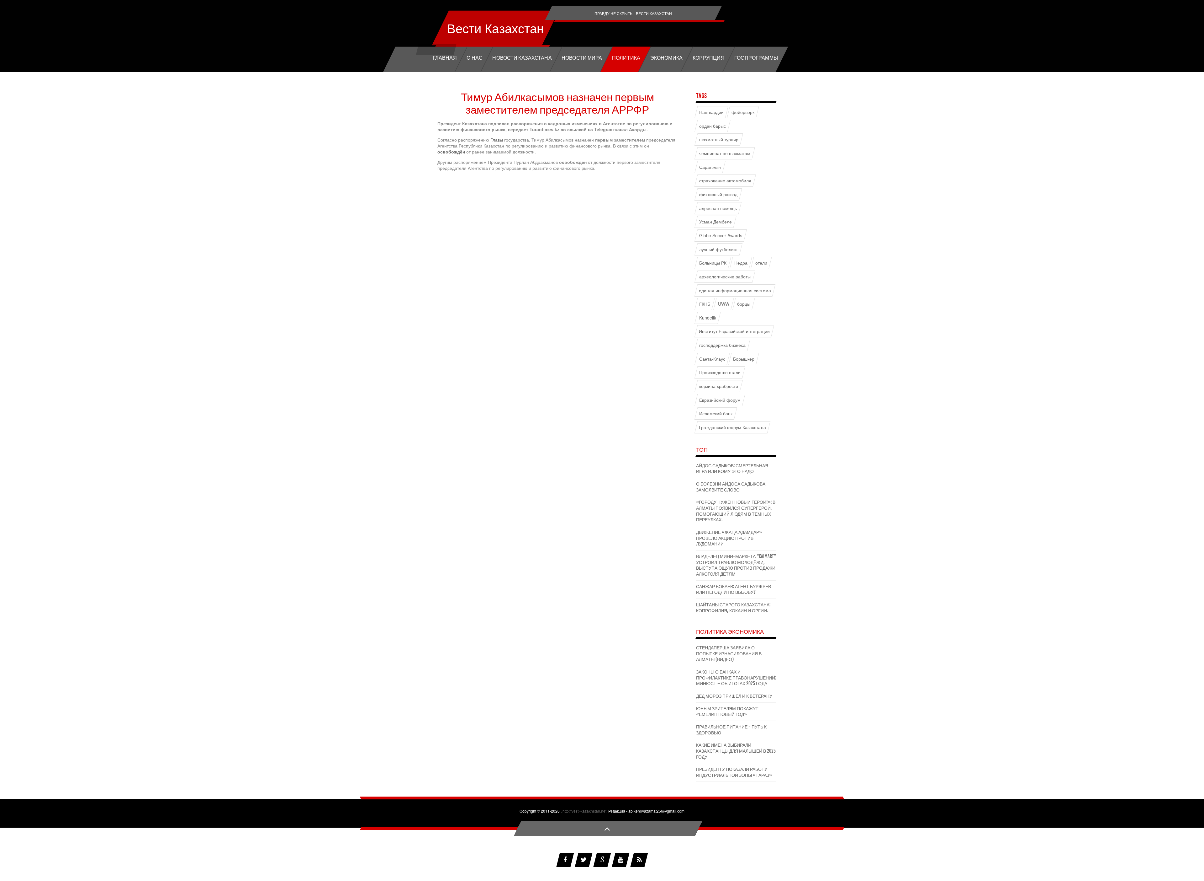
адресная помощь (718, 208)
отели (761, 263)
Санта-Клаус (712, 359)
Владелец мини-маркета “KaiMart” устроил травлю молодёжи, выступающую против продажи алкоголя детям (736, 565)
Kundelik (707, 318)
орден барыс (712, 126)
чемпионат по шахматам (725, 153)
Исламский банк (716, 413)
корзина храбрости (718, 386)
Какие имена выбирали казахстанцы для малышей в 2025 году (736, 750)
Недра (740, 263)
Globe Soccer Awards (720, 236)
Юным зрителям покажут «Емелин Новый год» (727, 711)
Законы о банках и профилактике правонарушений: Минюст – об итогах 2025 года (736, 677)
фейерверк (742, 112)
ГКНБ (704, 304)
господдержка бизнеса (722, 345)
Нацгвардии (711, 112)
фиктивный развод (718, 194)
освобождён (451, 151)
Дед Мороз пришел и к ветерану (734, 696)
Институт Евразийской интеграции (734, 331)
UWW (723, 304)
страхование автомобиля (725, 181)
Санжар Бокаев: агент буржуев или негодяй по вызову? (733, 589)
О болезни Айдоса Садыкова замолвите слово (730, 486)
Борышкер (743, 359)
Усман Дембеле (715, 222)
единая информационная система (735, 290)
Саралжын (710, 167)
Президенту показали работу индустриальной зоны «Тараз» (734, 772)
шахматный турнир (719, 139)
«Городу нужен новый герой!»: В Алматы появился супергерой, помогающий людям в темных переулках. (735, 510)
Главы (497, 140)
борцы (743, 304)
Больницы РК (713, 263)
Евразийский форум (720, 400)
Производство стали (720, 372)
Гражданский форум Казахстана (732, 427)
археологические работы (725, 277)
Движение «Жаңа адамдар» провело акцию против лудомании (729, 537)
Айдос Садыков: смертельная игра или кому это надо (732, 468)
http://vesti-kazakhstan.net (584, 811)
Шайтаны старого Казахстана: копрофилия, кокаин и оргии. (733, 607)
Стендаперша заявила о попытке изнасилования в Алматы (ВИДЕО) (729, 653)
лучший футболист (718, 249)
